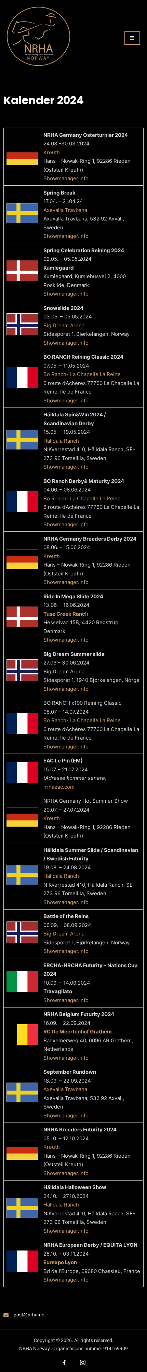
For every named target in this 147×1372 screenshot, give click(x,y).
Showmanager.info (66, 178)
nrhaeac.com (59, 787)
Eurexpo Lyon (60, 1262)
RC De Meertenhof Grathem (77, 1031)
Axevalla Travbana (65, 210)
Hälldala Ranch (61, 441)
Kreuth (51, 152)
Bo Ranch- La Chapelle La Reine (82, 374)
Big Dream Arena (63, 325)
